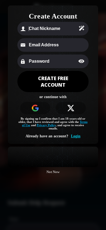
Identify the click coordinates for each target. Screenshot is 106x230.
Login (75, 136)
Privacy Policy (46, 125)
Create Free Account (53, 81)
